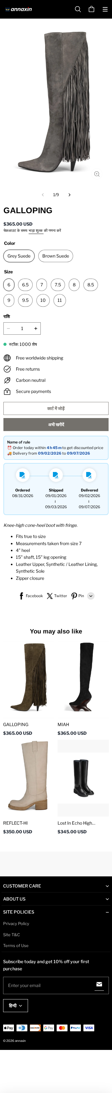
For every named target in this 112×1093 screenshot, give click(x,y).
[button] (105, 9)
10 (43, 300)
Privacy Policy (16, 923)
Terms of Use (16, 945)
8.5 (90, 284)
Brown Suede (55, 255)
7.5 (58, 284)
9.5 (25, 300)
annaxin (20, 1040)
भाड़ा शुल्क (36, 230)
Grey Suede (18, 255)
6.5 (25, 284)
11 (60, 300)
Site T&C (11, 934)
